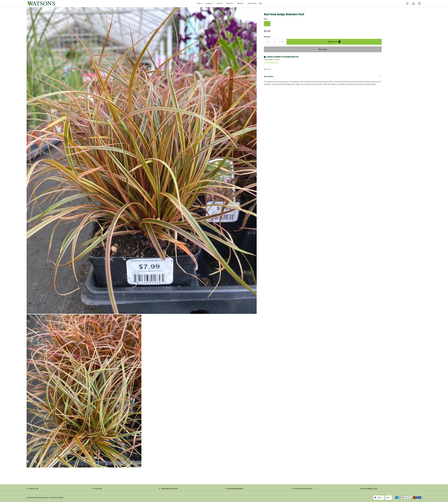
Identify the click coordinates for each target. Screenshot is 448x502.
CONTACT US (33, 489)
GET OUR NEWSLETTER (368, 489)
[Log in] (413, 3)
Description (268, 76)
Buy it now (322, 49)
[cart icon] (419, 3)
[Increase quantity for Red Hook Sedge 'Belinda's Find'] (282, 42)
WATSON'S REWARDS (235, 489)
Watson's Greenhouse (40, 498)
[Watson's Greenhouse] (41, 3)
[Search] (407, 3)
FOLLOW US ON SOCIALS (303, 489)
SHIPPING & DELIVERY (169, 489)
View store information (271, 62)
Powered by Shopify (56, 498)
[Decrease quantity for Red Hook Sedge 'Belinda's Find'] (267, 42)
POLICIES (98, 489)
